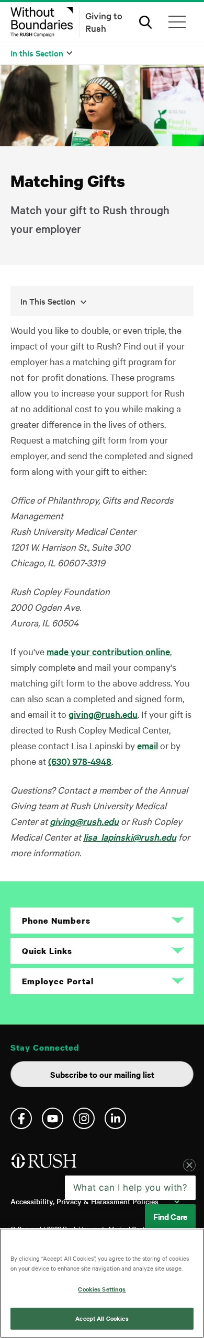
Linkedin (115, 1118)
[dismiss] (189, 1165)
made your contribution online (108, 651)
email (147, 745)
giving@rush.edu (103, 714)
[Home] (44, 1165)
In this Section (36, 53)
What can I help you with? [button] (130, 1187)
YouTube (52, 1118)
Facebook (21, 1118)
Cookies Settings (102, 1289)
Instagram (84, 1118)
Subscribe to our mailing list (102, 1074)
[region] (102, 1283)
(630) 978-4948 (79, 761)
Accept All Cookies (101, 1318)
